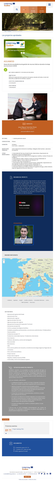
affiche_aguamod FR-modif (21, 451)
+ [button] (3, 260)
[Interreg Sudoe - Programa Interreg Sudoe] (9, 3)
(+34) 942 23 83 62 (21, 473)
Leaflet (27, 296)
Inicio (6, 31)
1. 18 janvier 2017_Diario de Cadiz (23, 449)
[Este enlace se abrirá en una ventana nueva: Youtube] (44, 473)
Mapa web (27, 476)
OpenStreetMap (35, 296)
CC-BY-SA (44, 296)
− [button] (3, 262)
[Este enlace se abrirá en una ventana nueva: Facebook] (39, 473)
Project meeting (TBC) (18, 429)
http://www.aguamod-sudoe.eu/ (16, 50)
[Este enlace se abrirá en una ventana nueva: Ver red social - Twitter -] (24, 53)
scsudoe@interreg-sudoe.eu (10, 473)
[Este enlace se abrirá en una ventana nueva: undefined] (24, 235)
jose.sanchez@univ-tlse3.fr (27, 131)
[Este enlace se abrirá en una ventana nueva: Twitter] (42, 473)
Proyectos (9, 31)
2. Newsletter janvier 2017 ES (22, 447)
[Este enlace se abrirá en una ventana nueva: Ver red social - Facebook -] (21, 53)
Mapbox (51, 296)
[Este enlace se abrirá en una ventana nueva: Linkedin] (47, 473)
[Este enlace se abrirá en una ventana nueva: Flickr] (50, 473)
